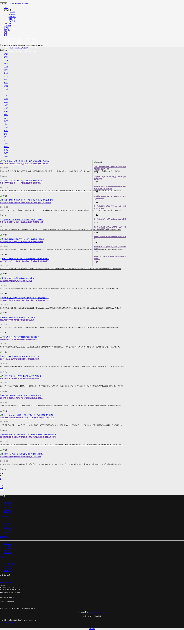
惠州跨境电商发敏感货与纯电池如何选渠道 (110, 219)
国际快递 (12, 14)
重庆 (6, 121)
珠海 (6, 73)
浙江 (6, 140)
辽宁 (6, 137)
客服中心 (7, 30)
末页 (1, 488)
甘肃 (6, 124)
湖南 (6, 156)
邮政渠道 (12, 12)
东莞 (6, 67)
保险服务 (7, 568)
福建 (6, 79)
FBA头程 (12, 21)
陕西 (6, 153)
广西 (6, 134)
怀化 (6, 150)
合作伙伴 (7, 553)
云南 (6, 118)
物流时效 (7, 530)
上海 (6, 89)
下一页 (2, 485)
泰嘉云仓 (7, 23)
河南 (6, 127)
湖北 (6, 86)
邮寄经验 (7, 523)
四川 (6, 131)
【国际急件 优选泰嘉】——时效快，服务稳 (20, 39)
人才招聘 (7, 546)
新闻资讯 (7, 28)
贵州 (6, 143)
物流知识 (7, 526)
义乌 (6, 60)
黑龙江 (6, 147)
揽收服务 (7, 566)
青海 (6, 115)
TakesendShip (10, 622)
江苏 (6, 83)
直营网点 (7, 571)
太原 (6, 105)
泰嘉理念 (7, 544)
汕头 (6, 102)
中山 (6, 76)
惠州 (6, 70)
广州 (6, 57)
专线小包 (12, 19)
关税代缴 (7, 26)
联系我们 (7, 550)
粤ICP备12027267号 (98, 612)
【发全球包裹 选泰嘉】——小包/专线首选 (20, 43)
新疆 (6, 108)
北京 (6, 92)
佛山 (6, 63)
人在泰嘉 (7, 548)
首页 (6, 8)
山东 (6, 111)
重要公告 (7, 528)
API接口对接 (9, 564)
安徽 (6, 99)
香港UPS (12, 17)
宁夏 (6, 95)
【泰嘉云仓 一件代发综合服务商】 (17, 41)
